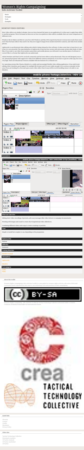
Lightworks (5, 260)
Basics (7, 14)
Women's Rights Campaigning (24, 7)
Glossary (5, 419)
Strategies (8, 17)
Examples (8, 21)
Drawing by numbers (9, 438)
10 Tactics (5, 444)
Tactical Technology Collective (48, 302)
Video (4, 271)
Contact (4, 421)
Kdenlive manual (7, 254)
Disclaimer (5, 425)
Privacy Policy (6, 427)
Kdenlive (5, 264)
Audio (4, 270)
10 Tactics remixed (8, 440)
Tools (6, 19)
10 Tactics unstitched (8, 442)
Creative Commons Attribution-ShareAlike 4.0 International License (39, 303)
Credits (4, 423)
